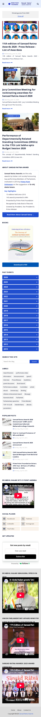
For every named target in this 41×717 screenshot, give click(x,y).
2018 (20, 315)
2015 (20, 330)
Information (7, 376)
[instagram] (30, 524)
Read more (6, 62)
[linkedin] (11, 524)
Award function (8, 373)
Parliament (19, 398)
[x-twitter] (30, 519)
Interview (6, 380)
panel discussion (8, 383)
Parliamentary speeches (11, 401)
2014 (20, 334)
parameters (7, 408)
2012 (20, 344)
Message (27, 394)
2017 (20, 320)
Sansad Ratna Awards (26, 714)
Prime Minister (26, 401)
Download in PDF (20, 265)
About (19, 710)
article (32, 387)
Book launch (21, 383)
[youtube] (11, 529)
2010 (20, 349)
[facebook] (11, 519)
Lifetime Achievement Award (12, 394)
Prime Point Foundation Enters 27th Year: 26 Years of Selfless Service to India (24, 465)
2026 (20, 277)
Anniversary (14, 391)
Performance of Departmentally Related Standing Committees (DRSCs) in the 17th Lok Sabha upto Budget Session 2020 (19, 142)
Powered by (15, 563)
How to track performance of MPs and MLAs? (24, 434)
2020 (20, 306)
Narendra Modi (8, 398)
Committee (23, 387)
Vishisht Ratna (19, 405)
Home (13, 710)
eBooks (29, 405)
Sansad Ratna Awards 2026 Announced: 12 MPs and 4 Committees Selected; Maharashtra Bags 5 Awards (23, 423)
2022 (20, 296)
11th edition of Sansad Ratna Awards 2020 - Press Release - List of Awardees (19, 46)
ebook (5, 391)
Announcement (19, 376)
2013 (20, 339)
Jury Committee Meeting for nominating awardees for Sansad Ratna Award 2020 (19, 92)
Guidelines (27, 380)
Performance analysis (10, 387)
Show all (20, 16)
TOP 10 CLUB (7, 405)
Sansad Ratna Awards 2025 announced (23, 444)
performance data (22, 373)
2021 (20, 301)
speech (29, 376)
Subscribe (20, 557)
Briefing (23, 391)
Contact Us (27, 710)
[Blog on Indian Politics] (30, 529)
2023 (20, 291)
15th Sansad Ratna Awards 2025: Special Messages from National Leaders (25, 454)
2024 (20, 287)
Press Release (16, 380)
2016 (20, 325)
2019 (20, 310)
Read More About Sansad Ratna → (20, 215)
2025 (20, 282)
